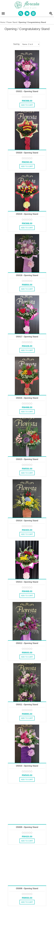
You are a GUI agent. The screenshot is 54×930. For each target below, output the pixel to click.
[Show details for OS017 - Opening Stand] (27, 314)
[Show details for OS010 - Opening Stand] (27, 744)
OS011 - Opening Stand (27, 704)
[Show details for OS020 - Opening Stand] (27, 130)
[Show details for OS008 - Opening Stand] (27, 866)
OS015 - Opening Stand (27, 459)
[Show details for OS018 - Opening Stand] (27, 253)
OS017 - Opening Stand (27, 337)
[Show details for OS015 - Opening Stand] (27, 437)
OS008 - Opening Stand (27, 888)
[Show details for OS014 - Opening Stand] (27, 498)
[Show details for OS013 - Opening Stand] (27, 560)
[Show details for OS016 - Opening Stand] (27, 376)
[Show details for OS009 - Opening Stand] (27, 805)
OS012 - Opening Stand (27, 643)
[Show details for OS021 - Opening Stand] (27, 69)
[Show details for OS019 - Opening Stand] (27, 192)
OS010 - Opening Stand (27, 766)
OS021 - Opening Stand (27, 91)
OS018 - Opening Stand (27, 275)
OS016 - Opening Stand (27, 398)
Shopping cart (27, 13)
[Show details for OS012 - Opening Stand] (27, 621)
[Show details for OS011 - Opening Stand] (27, 682)
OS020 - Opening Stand (27, 153)
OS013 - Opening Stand (27, 582)
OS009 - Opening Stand (27, 827)
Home (2, 22)
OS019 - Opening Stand (27, 214)
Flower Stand (12, 22)
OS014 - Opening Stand (27, 521)
